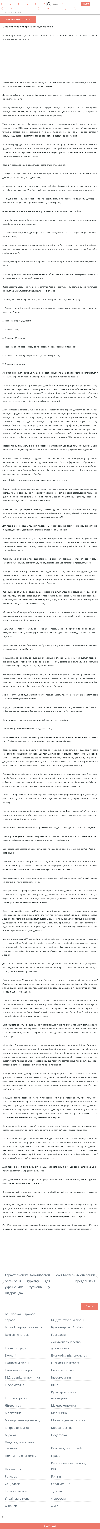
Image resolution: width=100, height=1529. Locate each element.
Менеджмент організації (23, 1420)
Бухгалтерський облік (67, 1327)
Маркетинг (13, 1413)
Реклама (11, 1476)
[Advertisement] (50, 58)
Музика (10, 1435)
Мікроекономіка (17, 1428)
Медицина (59, 1413)
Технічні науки (16, 1491)
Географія (58, 1335)
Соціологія (12, 1484)
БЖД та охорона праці (67, 1320)
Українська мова (17, 1498)
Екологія (11, 1355)
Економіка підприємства (69, 1355)
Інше (54, 1385)
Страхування (60, 1484)
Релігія (56, 1476)
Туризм (56, 1491)
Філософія (58, 1498)
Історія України (16, 1398)
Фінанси (11, 1506)
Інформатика (14, 1385)
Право (55, 1456)
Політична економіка (20, 1456)
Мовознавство (62, 1428)
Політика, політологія (67, 1448)
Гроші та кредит (17, 1348)
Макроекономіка (63, 1405)
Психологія (13, 1469)
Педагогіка (59, 1435)
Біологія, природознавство (24, 1327)
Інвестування (61, 1377)
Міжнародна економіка (68, 1420)
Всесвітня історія (17, 1335)
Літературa (13, 1405)
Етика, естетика (62, 1370)
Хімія (54, 1506)
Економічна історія (65, 1363)
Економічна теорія (18, 1370)
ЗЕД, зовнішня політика (22, 1377)
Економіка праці (17, 1363)
